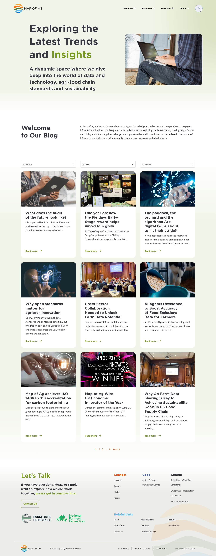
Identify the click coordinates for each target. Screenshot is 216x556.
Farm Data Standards (179, 501)
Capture (117, 486)
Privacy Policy (123, 548)
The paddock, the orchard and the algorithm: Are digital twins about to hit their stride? (161, 222)
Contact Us (30, 504)
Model (116, 492)
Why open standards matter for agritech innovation (44, 308)
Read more (31, 251)
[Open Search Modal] (198, 8)
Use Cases (166, 8)
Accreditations (174, 525)
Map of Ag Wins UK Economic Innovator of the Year (104, 398)
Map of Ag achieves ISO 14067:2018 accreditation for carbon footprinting (48, 398)
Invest (116, 519)
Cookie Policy (161, 548)
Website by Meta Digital (185, 548)
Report (117, 498)
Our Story (145, 525)
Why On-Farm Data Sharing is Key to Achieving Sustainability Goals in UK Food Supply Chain (166, 402)
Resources (172, 519)
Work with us (119, 525)
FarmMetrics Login (148, 531)
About (183, 8)
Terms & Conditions (142, 548)
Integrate (118, 480)
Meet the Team (147, 519)
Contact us (118, 531)
